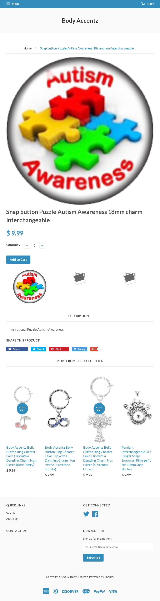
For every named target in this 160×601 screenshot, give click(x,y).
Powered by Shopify (101, 576)
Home (28, 48)
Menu (15, 3)
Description (78, 316)
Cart (150, 3)
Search (10, 513)
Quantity (13, 245)
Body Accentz (80, 20)
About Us (12, 519)
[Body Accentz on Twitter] (86, 513)
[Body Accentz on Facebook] (95, 513)
